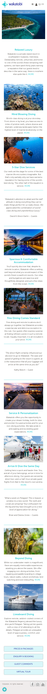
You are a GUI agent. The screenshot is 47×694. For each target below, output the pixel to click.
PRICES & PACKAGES (23, 649)
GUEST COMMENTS (23, 664)
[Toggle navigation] (32, 4)
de (43, 4)
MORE (31, 74)
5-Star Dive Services (23, 167)
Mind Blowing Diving (23, 114)
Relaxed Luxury (23, 50)
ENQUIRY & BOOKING (23, 657)
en (40, 4)
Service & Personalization (23, 413)
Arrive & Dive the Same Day (23, 466)
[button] (4, 689)
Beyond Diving (23, 558)
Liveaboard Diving (23, 614)
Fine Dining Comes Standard (23, 318)
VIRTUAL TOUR (23, 672)
